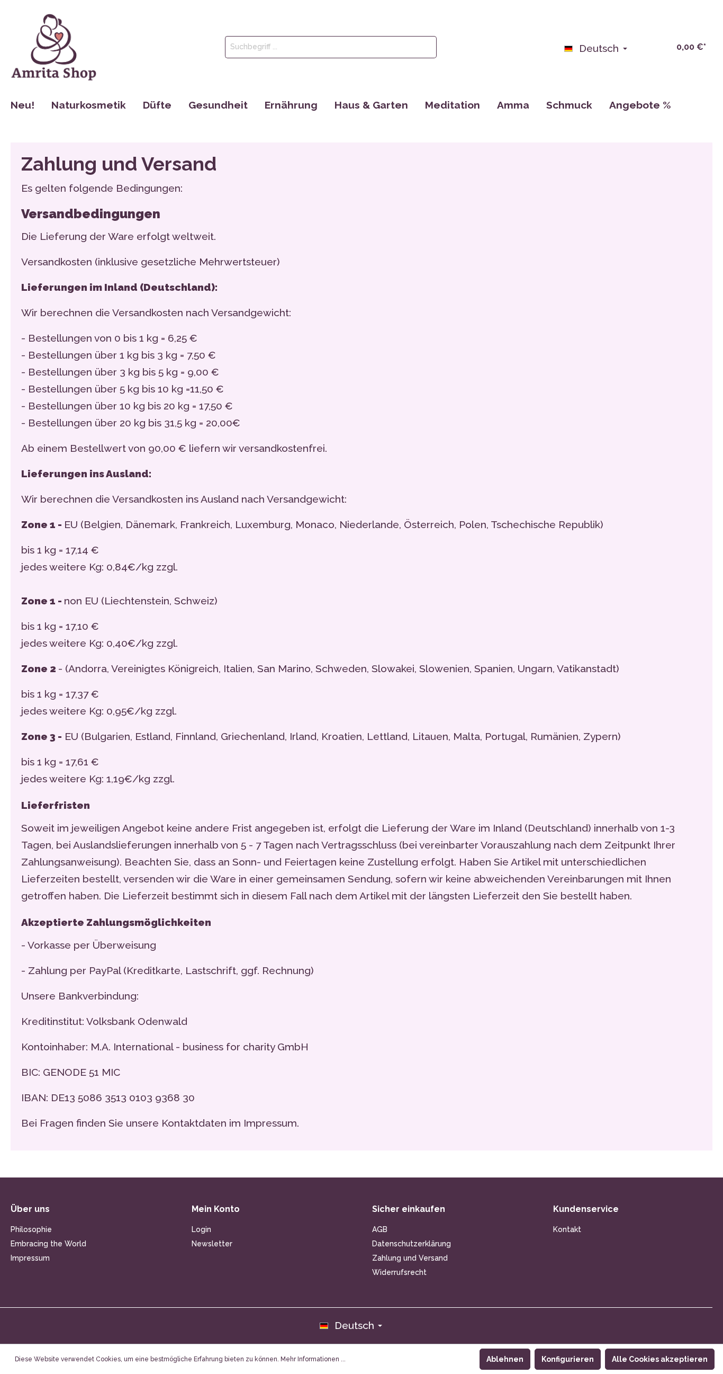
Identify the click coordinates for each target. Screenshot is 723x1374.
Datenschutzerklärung (411, 1243)
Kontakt (567, 1229)
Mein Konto (216, 1209)
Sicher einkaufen (408, 1209)
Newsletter (212, 1243)
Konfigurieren (567, 1359)
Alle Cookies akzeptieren (660, 1359)
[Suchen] (424, 47)
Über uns (30, 1209)
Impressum (30, 1258)
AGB (379, 1229)
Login (201, 1229)
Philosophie (31, 1229)
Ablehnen (504, 1359)
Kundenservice (586, 1209)
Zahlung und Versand (410, 1258)
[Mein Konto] (639, 46)
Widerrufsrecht (399, 1272)
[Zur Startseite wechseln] (54, 47)
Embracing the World (48, 1243)
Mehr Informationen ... (313, 1359)
